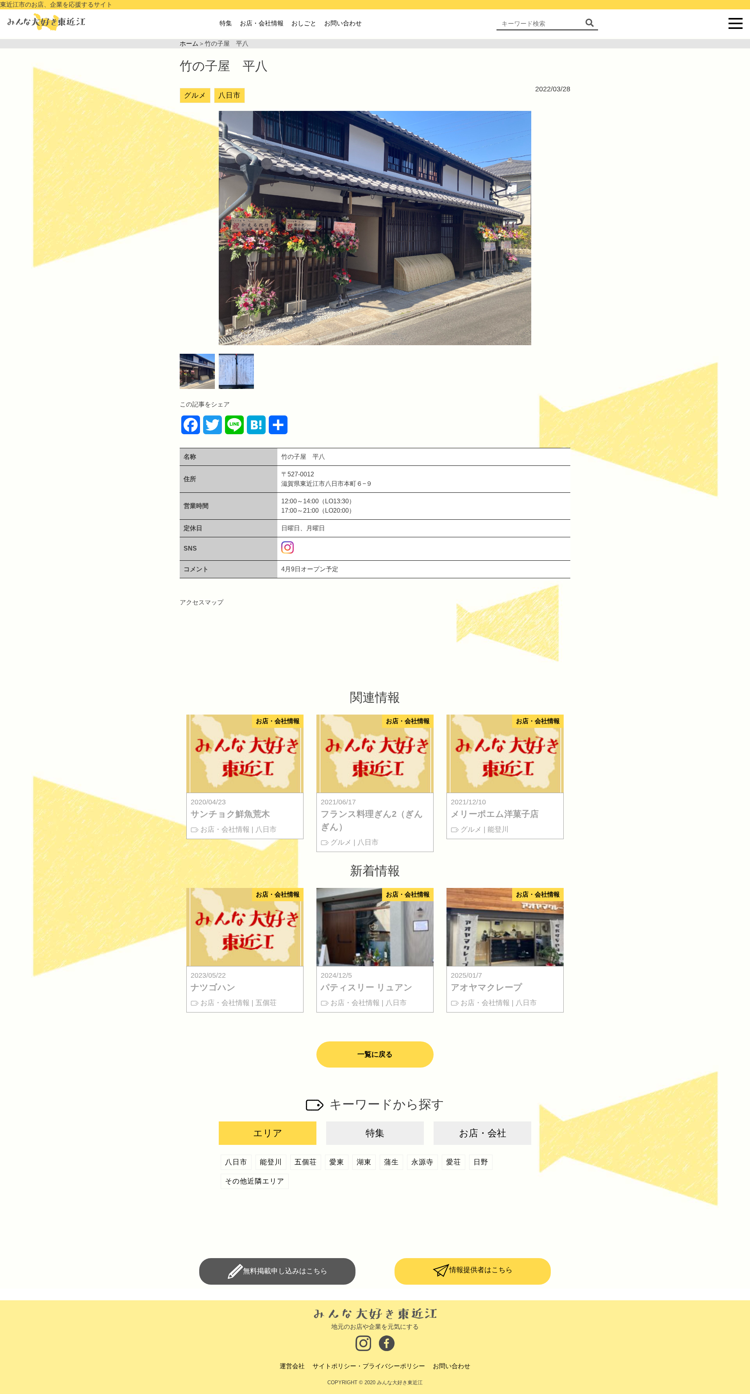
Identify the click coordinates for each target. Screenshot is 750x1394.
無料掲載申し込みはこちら (285, 1271)
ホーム (189, 43)
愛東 (336, 1162)
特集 (226, 23)
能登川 (271, 1162)
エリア (267, 1133)
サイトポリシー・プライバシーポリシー (368, 1366)
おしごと (303, 23)
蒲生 (391, 1162)
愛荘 (453, 1162)
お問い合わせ (343, 23)
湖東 (364, 1162)
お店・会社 (482, 1133)
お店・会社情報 (262, 23)
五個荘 (306, 1162)
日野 (480, 1162)
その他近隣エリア (254, 1181)
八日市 (229, 95)
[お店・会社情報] (245, 787)
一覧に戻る (375, 1054)
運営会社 (292, 1366)
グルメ (195, 95)
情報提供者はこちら (480, 1270)
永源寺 (422, 1162)
